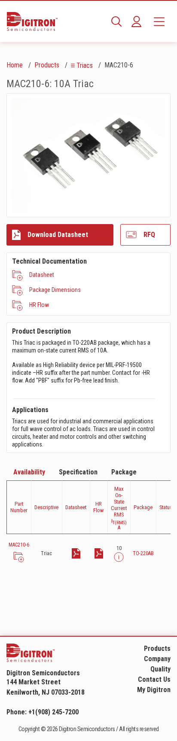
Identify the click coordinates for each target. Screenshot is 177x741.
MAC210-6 (19, 545)
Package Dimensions (55, 289)
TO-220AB (143, 553)
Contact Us (154, 679)
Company (157, 659)
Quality (160, 669)
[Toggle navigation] (159, 21)
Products (46, 65)
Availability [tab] (29, 472)
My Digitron (154, 690)
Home (14, 65)
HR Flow (39, 304)
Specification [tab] (78, 472)
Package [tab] (124, 472)
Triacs (84, 65)
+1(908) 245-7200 (53, 712)
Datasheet (41, 274)
